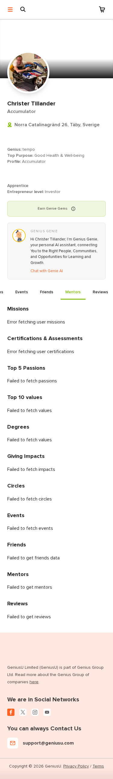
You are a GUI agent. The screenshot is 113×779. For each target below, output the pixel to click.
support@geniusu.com (48, 743)
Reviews (100, 292)
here (34, 681)
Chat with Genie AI (46, 271)
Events (21, 292)
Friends (46, 292)
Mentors (73, 292)
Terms (98, 766)
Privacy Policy (76, 766)
